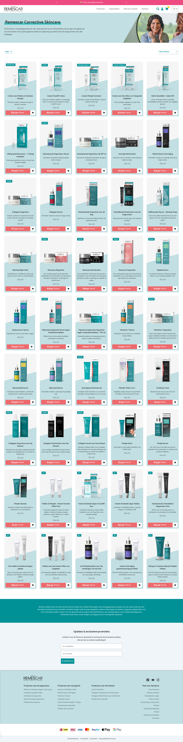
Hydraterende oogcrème (32, 695)
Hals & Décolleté (97, 689)
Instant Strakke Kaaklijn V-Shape (69, 702)
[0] (166, 9)
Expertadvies (114, 9)
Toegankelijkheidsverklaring (107, 739)
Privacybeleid (84, 739)
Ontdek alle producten (32, 702)
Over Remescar (153, 689)
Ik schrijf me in (67, 661)
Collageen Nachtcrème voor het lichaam (106, 695)
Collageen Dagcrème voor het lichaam (105, 692)
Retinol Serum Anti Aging (67, 692)
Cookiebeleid (93, 739)
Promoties (155, 718)
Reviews (156, 705)
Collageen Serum (64, 699)
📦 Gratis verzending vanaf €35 (91, 2)
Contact (156, 711)
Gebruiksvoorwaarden (151, 715)
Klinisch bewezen (153, 692)
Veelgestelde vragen (152, 695)
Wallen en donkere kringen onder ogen (38, 689)
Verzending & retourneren (150, 702)
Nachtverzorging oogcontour (34, 699)
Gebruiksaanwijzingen (151, 708)
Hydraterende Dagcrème (66, 705)
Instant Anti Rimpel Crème (67, 689)
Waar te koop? (154, 699)
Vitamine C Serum (64, 695)
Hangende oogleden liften (33, 692)
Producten (100, 9)
